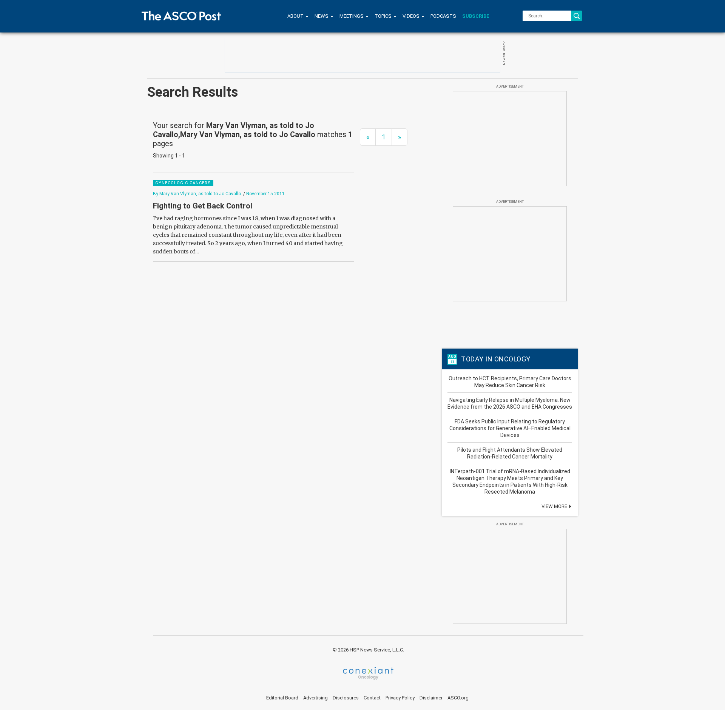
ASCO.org (458, 698)
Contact (372, 698)
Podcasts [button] (443, 16)
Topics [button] (384, 16)
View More (554, 506)
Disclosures (346, 698)
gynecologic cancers (183, 183)
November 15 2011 (265, 193)
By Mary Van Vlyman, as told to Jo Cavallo (197, 193)
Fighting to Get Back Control (202, 205)
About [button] (296, 16)
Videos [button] (412, 16)
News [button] (322, 16)
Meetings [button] (352, 16)
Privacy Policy (400, 698)
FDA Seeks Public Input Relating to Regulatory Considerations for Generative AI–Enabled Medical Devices (510, 428)
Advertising (315, 698)
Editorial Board (282, 698)
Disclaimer (431, 698)
